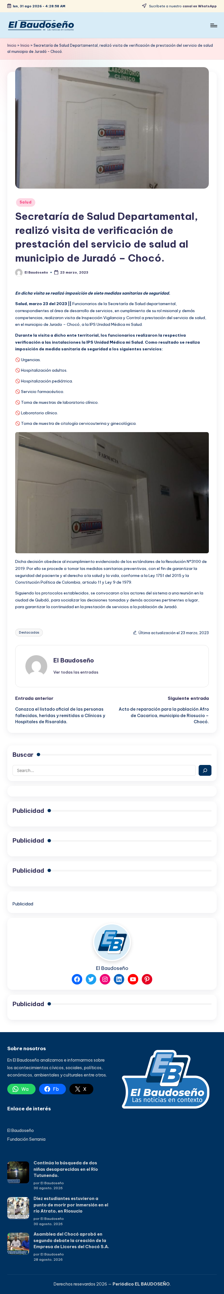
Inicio (11, 45)
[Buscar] (205, 770)
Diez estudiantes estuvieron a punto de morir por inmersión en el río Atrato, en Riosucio (71, 1205)
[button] (75, 672)
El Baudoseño (73, 660)
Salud (26, 202)
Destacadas (29, 632)
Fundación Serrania (26, 1139)
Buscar (23, 754)
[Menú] (213, 25)
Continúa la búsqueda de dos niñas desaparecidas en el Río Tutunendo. (66, 1169)
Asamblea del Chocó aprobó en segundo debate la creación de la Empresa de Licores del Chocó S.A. (71, 1240)
